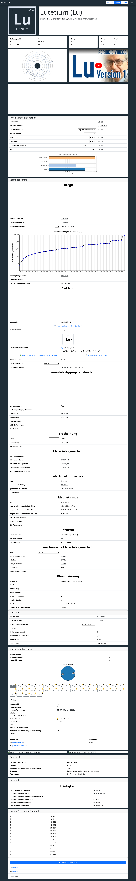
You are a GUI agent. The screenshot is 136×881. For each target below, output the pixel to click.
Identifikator (14, 876)
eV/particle (66, 222)
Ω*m (67, 489)
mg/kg (97, 790)
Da (66, 710)
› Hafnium (124, 2)
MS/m (64, 485)
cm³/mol (102, 126)
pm (100, 122)
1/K (65, 460)
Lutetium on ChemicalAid (68, 862)
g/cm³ (101, 149)
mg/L (100, 793)
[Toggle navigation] (132, 2)
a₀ (100, 620)
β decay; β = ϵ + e (19, 746)
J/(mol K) (66, 464)
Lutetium (15, 867)
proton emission (17, 743)
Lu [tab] (13, 686)
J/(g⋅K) (65, 467)
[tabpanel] (68, 723)
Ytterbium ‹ (110, 2)
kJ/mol (64, 219)
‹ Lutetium (5, 2)
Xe (62, 348)
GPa (63, 556)
